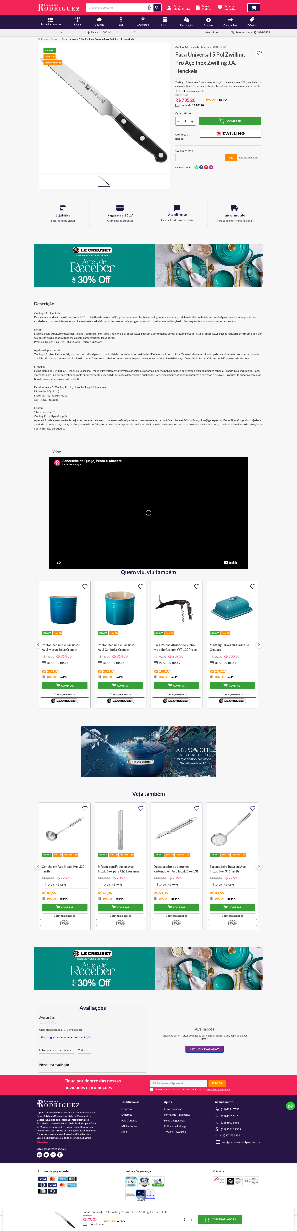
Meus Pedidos (207, 7)
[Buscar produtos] (157, 7)
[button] (149, 7)
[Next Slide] (135, 32)
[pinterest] (206, 167)
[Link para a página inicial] (42, 39)
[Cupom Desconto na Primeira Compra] (148, 989)
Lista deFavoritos (230, 8)
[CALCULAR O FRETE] (231, 157)
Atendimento (213, 32)
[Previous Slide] (62, 32)
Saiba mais (42, 1141)
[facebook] (201, 167)
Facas (54, 39)
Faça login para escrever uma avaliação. (66, 1037)
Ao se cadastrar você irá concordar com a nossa (180, 1089)
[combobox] (124, 7)
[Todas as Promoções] (148, 776)
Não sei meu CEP (248, 157)
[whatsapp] (196, 167)
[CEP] (200, 154)
